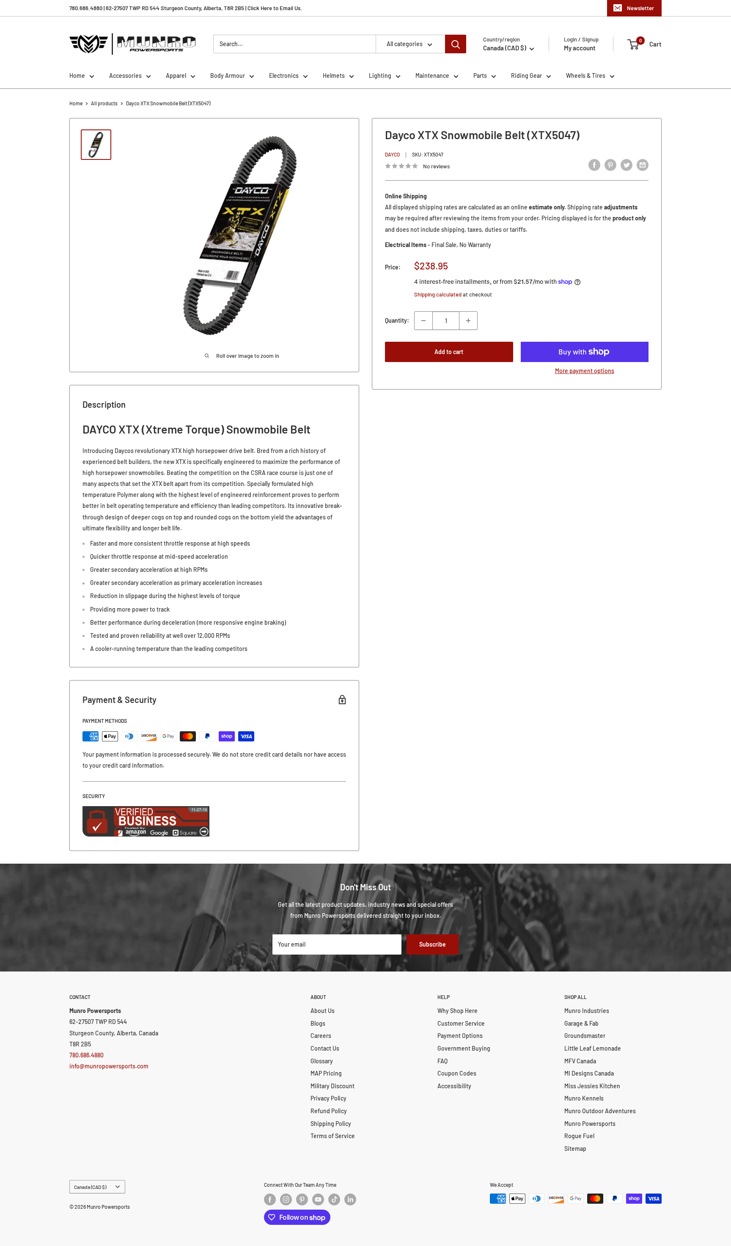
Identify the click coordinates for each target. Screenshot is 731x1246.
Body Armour (227, 75)
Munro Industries (586, 1010)
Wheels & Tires (585, 75)
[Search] (455, 44)
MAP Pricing (326, 1073)
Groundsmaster (584, 1035)
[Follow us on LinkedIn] (350, 1199)
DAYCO (392, 155)
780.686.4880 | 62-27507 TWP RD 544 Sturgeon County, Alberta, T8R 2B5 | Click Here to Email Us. (185, 8)
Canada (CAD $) (90, 1187)
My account (580, 48)
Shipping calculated (438, 294)
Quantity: (397, 320)
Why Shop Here (457, 1010)
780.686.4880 (86, 1055)
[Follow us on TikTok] (334, 1199)
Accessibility (454, 1086)
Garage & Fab (581, 1023)
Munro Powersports (590, 1123)
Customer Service (461, 1023)
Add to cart (448, 351)
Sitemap (575, 1148)
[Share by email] (643, 165)
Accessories (125, 75)
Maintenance (432, 75)
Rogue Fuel (579, 1135)
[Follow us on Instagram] (286, 1199)
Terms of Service (333, 1135)
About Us (323, 1010)
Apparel (176, 75)
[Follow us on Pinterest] (302, 1199)
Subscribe (432, 944)
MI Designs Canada (589, 1073)
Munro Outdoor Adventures (600, 1110)
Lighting (380, 75)
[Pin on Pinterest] (610, 165)
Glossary (322, 1061)
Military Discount (333, 1086)
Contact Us (325, 1048)
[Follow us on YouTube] (318, 1199)
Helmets (334, 75)
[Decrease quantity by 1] (423, 320)
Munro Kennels (584, 1098)
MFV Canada (580, 1061)
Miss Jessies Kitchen (592, 1086)
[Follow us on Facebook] (270, 1199)
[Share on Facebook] (594, 165)
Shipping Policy (331, 1123)
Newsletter (640, 8)
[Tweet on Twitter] (626, 165)
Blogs (318, 1023)
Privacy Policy (328, 1098)
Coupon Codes (456, 1073)
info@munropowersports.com (108, 1066)
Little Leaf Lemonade (592, 1048)
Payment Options (460, 1035)
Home (77, 75)
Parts (480, 75)
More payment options (584, 370)
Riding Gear (526, 75)
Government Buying (463, 1048)
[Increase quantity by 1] (468, 320)
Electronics (284, 75)
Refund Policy (329, 1110)
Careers (321, 1035)
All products (104, 103)
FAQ (442, 1061)
